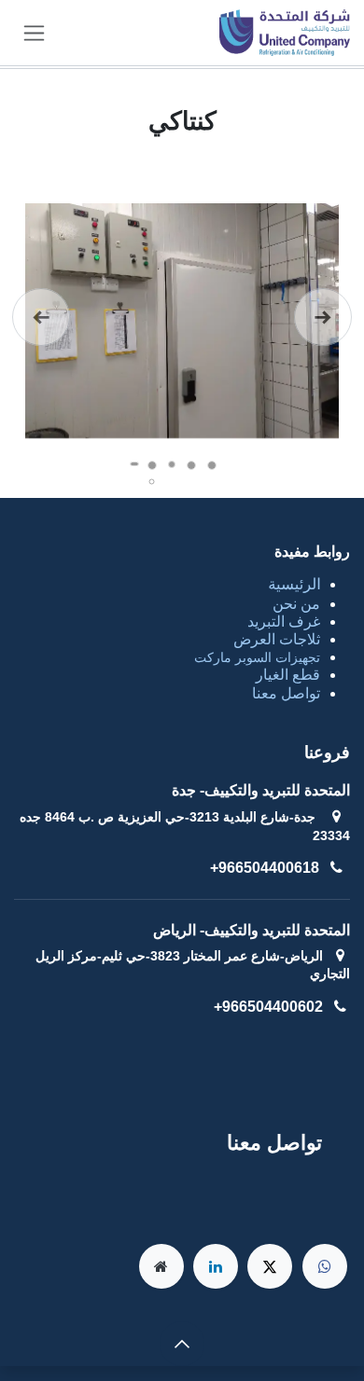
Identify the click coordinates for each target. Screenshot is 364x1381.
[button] (182, 1343)
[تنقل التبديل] (34, 32)
